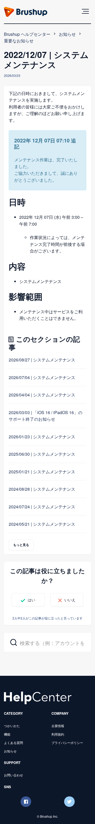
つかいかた (12, 725)
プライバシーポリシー (67, 742)
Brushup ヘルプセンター (27, 34)
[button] (85, 11)
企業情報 (57, 725)
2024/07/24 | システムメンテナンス (42, 507)
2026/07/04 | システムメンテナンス (42, 377)
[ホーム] (38, 697)
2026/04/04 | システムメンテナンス (42, 395)
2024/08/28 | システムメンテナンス (42, 489)
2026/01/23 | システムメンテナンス (42, 437)
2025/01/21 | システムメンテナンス (42, 472)
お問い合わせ (13, 775)
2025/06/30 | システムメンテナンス (42, 454)
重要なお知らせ (19, 41)
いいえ (69, 599)
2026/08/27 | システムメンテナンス (42, 360)
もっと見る (21, 544)
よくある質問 (13, 742)
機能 (7, 734)
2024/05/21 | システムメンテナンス (42, 524)
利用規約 (57, 734)
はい (31, 599)
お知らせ (67, 34)
